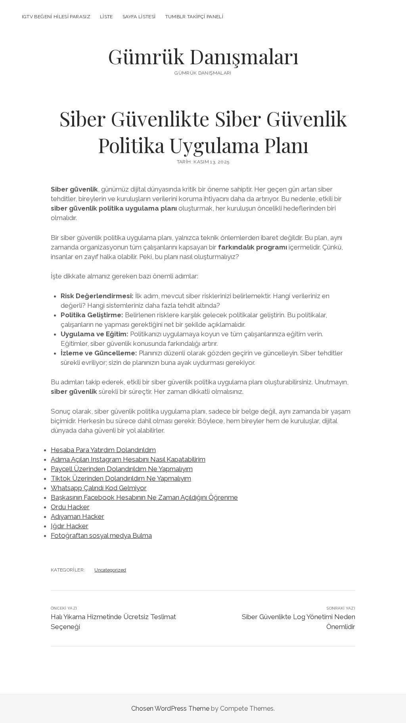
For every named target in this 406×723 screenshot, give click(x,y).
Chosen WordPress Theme (170, 708)
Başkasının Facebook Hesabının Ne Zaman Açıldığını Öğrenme (144, 497)
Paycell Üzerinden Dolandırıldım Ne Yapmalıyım (122, 469)
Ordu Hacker (70, 507)
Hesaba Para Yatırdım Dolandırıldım (103, 450)
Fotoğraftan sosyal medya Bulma (101, 535)
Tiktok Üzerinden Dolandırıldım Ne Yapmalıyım (121, 478)
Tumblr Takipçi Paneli (194, 16)
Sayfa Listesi (139, 16)
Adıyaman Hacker (77, 516)
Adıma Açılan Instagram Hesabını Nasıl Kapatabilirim (128, 459)
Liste (106, 16)
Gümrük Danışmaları (203, 55)
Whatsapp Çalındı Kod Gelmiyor (99, 488)
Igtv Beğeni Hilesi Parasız (56, 16)
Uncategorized (110, 570)
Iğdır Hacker (69, 526)
